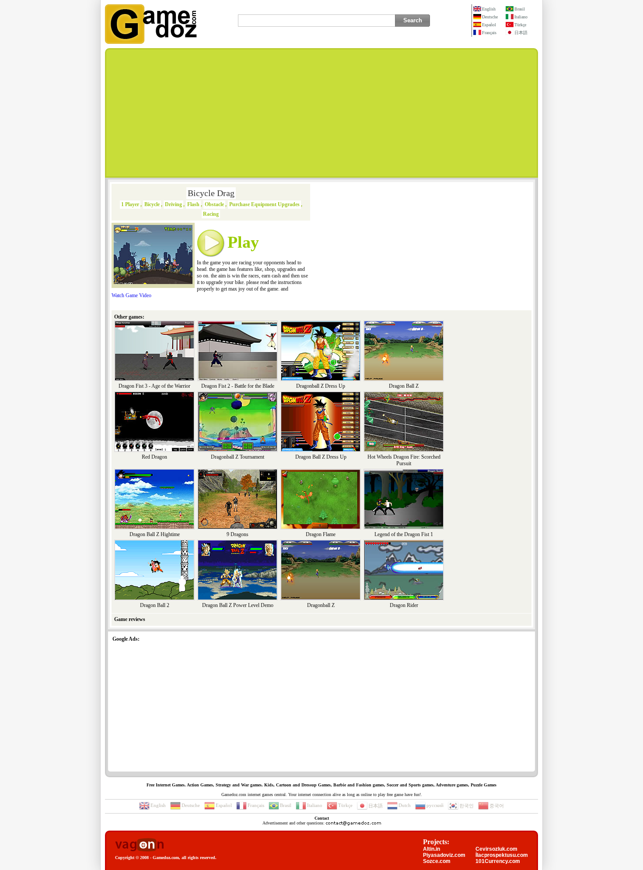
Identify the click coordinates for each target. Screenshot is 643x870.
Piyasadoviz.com (444, 855)
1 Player (130, 204)
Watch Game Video (131, 295)
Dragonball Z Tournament (237, 457)
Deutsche (490, 16)
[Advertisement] (321, 113)
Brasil (519, 9)
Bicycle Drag (211, 193)
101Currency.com (497, 861)
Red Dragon (154, 457)
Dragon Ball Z (404, 386)
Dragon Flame (320, 534)
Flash (193, 204)
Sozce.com (437, 861)
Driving (173, 204)
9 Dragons (237, 534)
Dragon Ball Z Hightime (154, 534)
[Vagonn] (139, 845)
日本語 (521, 32)
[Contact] (353, 823)
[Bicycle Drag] (153, 282)
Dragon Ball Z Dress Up (320, 457)
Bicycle (152, 204)
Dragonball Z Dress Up (320, 386)
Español (489, 24)
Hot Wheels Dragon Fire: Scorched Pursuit (403, 460)
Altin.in (431, 849)
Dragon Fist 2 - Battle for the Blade (237, 386)
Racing (211, 214)
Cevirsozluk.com (496, 849)
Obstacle (214, 204)
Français (489, 32)
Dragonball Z (321, 605)
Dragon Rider (404, 605)
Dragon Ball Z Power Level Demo (237, 605)
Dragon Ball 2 (154, 605)
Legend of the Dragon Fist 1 (403, 534)
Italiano (521, 16)
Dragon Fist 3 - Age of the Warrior (154, 386)
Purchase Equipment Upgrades (264, 204)
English (489, 9)
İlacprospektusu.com (501, 855)
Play (243, 242)
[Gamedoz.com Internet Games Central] (151, 42)
